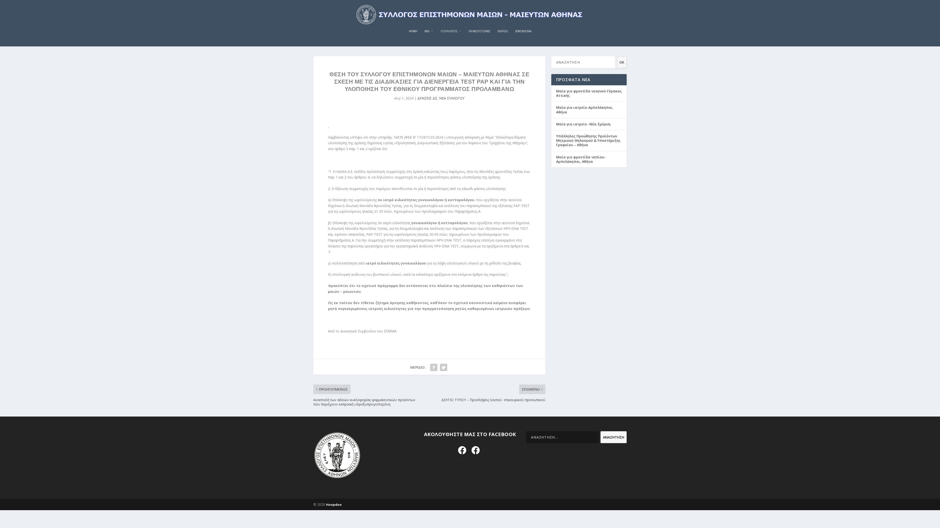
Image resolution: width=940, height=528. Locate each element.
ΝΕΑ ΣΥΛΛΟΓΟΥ (451, 98)
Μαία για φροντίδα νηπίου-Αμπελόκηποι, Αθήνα (581, 159)
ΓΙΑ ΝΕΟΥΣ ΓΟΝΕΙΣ (479, 31)
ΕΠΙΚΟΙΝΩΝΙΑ (523, 31)
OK (621, 62)
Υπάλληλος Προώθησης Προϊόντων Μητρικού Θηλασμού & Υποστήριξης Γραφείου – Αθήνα (588, 140)
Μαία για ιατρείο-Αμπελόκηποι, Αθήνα (584, 109)
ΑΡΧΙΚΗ (413, 31)
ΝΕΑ (426, 31)
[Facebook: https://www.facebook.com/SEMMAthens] (462, 451)
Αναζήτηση (613, 437)
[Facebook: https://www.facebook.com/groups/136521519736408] (476, 451)
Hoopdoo (334, 504)
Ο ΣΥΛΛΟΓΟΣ (449, 31)
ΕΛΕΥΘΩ (503, 31)
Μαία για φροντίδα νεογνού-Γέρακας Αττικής (589, 93)
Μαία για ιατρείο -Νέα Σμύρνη (583, 124)
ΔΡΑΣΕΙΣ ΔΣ (427, 98)
